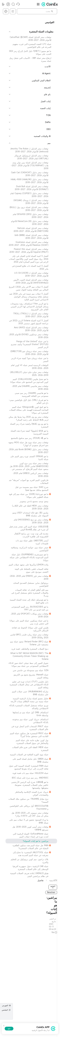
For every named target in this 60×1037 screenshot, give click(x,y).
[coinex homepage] (49, 4)
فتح (9, 1029)
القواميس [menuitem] (49, 22)
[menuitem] (31, 38)
